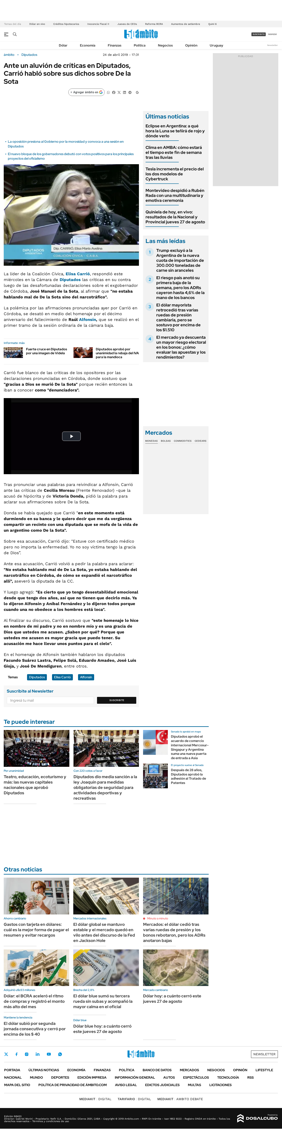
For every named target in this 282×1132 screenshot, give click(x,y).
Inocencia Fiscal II (98, 24)
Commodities (183, 440)
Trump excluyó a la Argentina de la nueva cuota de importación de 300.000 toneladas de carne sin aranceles (180, 260)
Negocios (165, 45)
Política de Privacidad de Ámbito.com (72, 1085)
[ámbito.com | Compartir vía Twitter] (119, 92)
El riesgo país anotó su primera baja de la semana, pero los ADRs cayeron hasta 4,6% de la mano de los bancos (180, 287)
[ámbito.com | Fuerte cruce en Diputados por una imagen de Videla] (13, 352)
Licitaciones (220, 1085)
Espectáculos (196, 1077)
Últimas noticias (43, 1070)
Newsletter (272, 45)
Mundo (36, 1077)
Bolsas (166, 440)
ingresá (272, 34)
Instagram (26, 1054)
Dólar (63, 45)
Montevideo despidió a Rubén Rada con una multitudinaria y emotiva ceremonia (175, 195)
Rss (250, 1077)
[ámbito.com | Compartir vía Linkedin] (124, 92)
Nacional (13, 1077)
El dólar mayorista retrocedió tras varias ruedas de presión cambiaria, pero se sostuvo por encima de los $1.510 (178, 317)
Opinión (191, 45)
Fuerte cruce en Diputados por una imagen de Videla (46, 351)
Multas (194, 1085)
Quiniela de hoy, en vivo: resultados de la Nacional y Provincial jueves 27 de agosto (175, 217)
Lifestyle (264, 1070)
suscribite (259, 34)
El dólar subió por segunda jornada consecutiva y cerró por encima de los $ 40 (35, 1029)
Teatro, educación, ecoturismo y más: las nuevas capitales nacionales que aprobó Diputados (35, 785)
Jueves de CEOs (127, 24)
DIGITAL (95, 1099)
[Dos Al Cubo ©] (257, 1118)
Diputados (29, 54)
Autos (169, 1077)
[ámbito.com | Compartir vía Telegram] (130, 92)
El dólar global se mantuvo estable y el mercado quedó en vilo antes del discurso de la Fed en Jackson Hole (104, 932)
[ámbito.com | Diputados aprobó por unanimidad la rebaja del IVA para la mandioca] (83, 352)
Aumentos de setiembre (185, 24)
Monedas (151, 440)
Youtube (49, 1054)
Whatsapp (60, 1054)
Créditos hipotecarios (66, 24)
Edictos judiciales (162, 1085)
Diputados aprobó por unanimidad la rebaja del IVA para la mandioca (117, 353)
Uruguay (216, 45)
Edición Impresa (92, 1077)
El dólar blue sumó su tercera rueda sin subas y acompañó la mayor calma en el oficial (103, 1001)
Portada (12, 1070)
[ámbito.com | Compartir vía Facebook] (113, 92)
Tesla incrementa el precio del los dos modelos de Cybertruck (175, 174)
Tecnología (228, 1077)
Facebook (16, 1054)
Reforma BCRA (154, 24)
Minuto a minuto (157, 918)
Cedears (200, 440)
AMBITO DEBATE (180, 1099)
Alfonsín (87, 319)
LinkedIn (37, 1054)
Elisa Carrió (78, 273)
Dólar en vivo (37, 24)
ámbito (9, 54)
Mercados (189, 1070)
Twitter (6, 1054)
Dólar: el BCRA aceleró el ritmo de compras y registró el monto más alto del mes (34, 1001)
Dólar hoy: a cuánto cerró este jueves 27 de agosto (172, 998)
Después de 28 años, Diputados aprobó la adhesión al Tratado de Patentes (188, 776)
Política (140, 45)
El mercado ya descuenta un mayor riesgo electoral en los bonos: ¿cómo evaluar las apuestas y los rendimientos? (181, 347)
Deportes (60, 1077)
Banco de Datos (157, 1070)
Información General (135, 1077)
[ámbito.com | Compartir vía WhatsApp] (108, 92)
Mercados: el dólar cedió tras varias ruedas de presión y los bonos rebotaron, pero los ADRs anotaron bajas (174, 932)
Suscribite (116, 700)
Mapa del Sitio (17, 1085)
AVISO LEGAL (126, 1085)
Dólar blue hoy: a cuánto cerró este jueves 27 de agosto (102, 1028)
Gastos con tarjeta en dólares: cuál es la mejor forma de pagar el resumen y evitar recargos (36, 930)
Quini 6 (212, 24)
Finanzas (114, 45)
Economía (87, 45)
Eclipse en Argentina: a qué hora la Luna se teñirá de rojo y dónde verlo (175, 131)
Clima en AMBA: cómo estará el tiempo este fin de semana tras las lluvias (174, 152)
